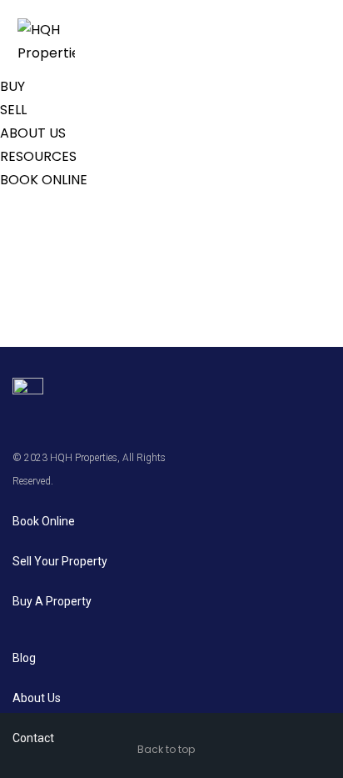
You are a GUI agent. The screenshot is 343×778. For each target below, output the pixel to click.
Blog (24, 658)
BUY (12, 86)
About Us (36, 698)
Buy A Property (52, 601)
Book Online (43, 521)
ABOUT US (33, 133)
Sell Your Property (59, 561)
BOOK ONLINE (43, 179)
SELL (13, 109)
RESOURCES (38, 156)
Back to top (166, 749)
